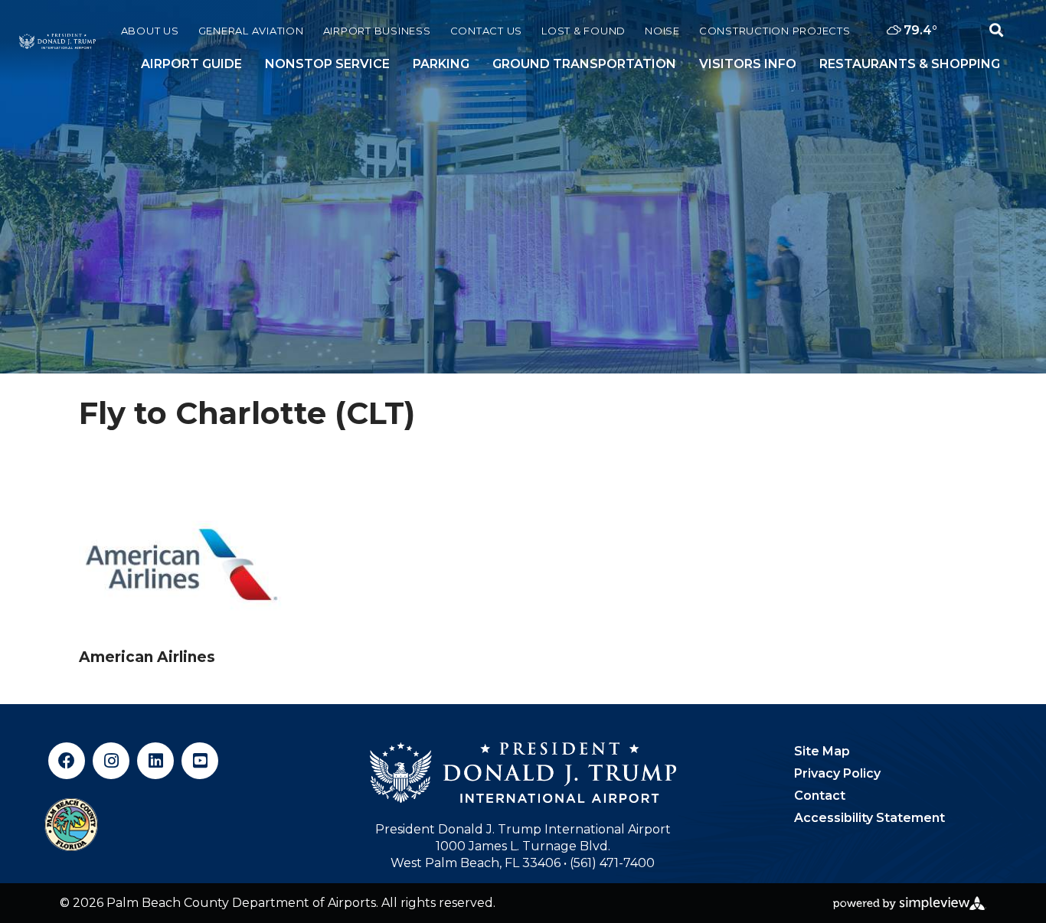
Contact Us (486, 30)
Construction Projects (775, 30)
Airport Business (377, 30)
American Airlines (147, 657)
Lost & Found (583, 30)
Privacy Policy (837, 773)
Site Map (822, 751)
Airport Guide (191, 64)
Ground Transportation (584, 64)
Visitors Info (747, 64)
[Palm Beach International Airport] (57, 41)
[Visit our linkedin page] (155, 760)
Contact (819, 795)
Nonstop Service (327, 64)
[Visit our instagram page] (111, 760)
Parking (441, 64)
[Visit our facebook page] (66, 760)
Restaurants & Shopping (909, 64)
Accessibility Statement (869, 817)
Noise (662, 30)
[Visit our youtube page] (199, 760)
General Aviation (251, 30)
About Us (150, 30)
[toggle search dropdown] (996, 30)
